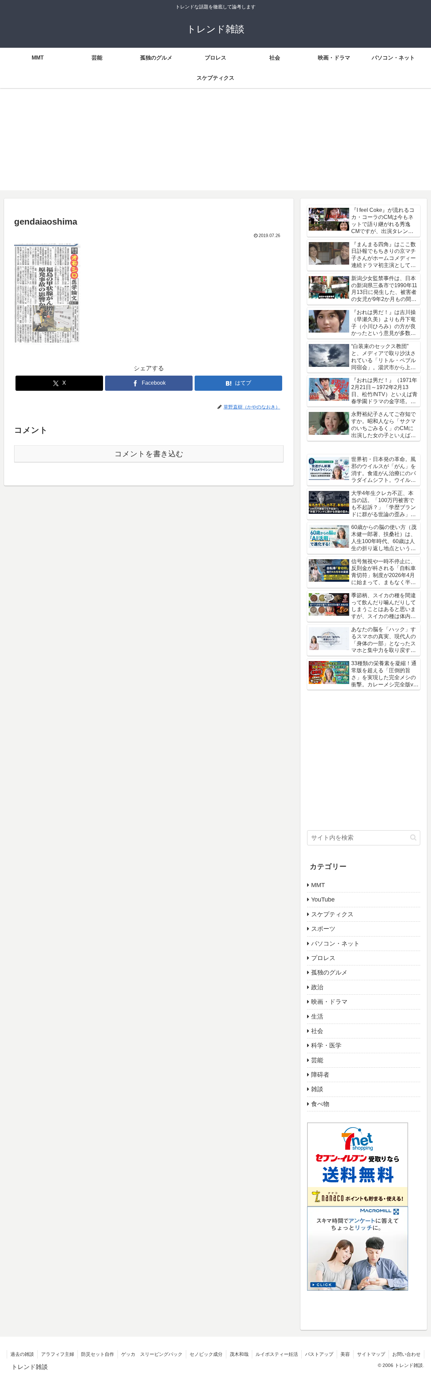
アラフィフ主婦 (57, 1354)
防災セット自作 (97, 1354)
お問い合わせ (406, 1354)
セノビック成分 (206, 1354)
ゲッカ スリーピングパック (152, 1354)
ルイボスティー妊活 (277, 1354)
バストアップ (319, 1354)
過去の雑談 (22, 1354)
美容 (345, 1354)
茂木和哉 (239, 1354)
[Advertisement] (215, 143)
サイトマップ (371, 1354)
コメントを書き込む (149, 454)
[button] (413, 837)
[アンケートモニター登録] (357, 1248)
